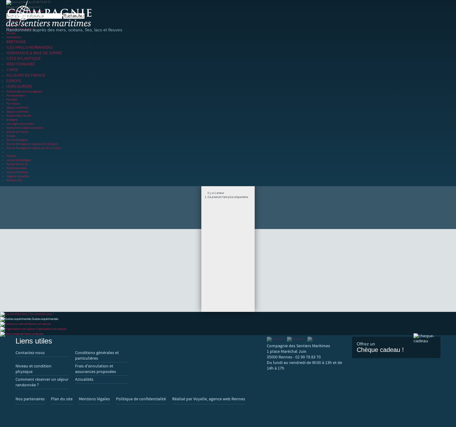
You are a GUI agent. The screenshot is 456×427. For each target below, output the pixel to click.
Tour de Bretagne (17, 140)
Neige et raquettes (17, 176)
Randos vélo (14, 180)
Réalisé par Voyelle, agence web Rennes (208, 399)
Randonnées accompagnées (24, 91)
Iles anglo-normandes (20, 124)
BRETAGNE (16, 42)
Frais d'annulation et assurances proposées (95, 369)
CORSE (12, 70)
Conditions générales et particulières (97, 355)
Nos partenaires (30, 399)
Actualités (84, 379)
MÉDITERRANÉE (20, 64)
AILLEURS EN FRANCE (25, 75)
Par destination (15, 95)
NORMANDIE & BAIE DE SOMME (34, 53)
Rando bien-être (16, 168)
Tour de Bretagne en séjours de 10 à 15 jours (33, 148)
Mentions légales (94, 399)
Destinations (13, 37)
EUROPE (13, 81)
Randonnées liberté (18, 116)
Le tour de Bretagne (18, 160)
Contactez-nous (30, 353)
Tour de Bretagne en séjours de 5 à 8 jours (32, 144)
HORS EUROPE (19, 86)
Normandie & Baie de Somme (24, 128)
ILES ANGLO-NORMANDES (29, 47)
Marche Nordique (17, 172)
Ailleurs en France (17, 132)
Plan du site (62, 399)
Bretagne (12, 120)
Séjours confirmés (17, 108)
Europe (10, 136)
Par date (11, 99)
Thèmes (11, 156)
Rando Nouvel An (17, 164)
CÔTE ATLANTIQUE (23, 58)
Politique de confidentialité (141, 399)
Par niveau (13, 103)
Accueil (11, 33)
